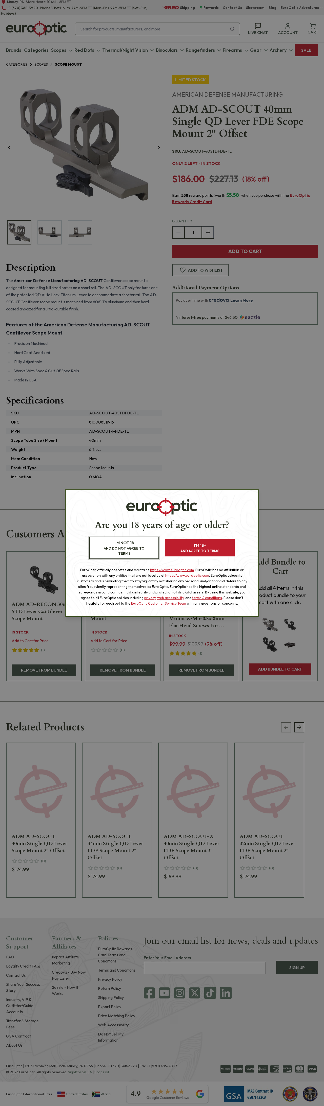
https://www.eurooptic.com (172, 570)
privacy (150, 597)
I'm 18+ (199, 548)
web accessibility (170, 597)
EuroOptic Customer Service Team (158, 603)
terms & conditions (207, 597)
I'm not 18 (124, 548)
